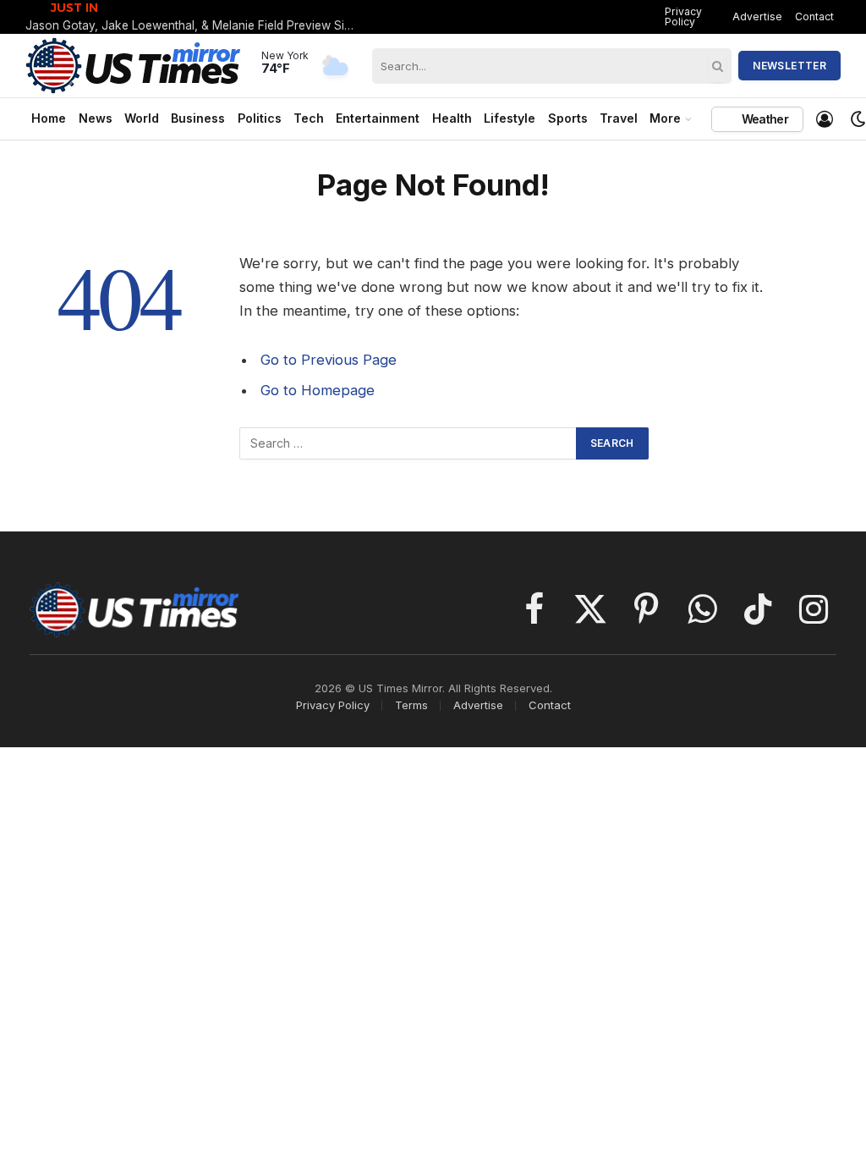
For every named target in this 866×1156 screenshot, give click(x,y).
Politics (260, 118)
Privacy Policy (683, 16)
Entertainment (377, 118)
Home (48, 118)
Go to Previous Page (328, 359)
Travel (619, 118)
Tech (308, 118)
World (141, 118)
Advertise (757, 16)
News (95, 118)
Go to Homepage (317, 390)
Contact (814, 16)
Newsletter (789, 65)
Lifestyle (509, 118)
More (665, 118)
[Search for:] (408, 443)
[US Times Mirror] (134, 65)
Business (198, 118)
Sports (568, 118)
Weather (763, 119)
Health (452, 118)
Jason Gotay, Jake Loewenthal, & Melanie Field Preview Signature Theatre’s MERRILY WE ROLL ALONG (194, 25)
